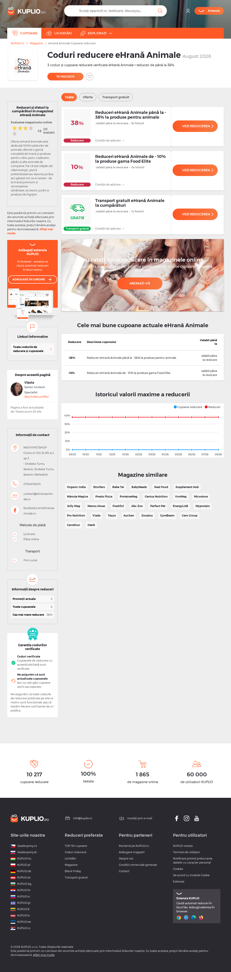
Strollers (99, 487)
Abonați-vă (139, 283)
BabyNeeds (139, 487)
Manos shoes (96, 506)
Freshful (118, 506)
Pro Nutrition (76, 515)
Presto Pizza (103, 496)
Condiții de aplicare (108, 140)
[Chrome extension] (179, 917)
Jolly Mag (73, 506)
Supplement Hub (187, 487)
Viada (96, 515)
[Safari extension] (186, 917)
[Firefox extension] (201, 917)
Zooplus (147, 515)
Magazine (36, 43)
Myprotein (203, 506)
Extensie (178, 881)
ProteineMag (128, 496)
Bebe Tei (118, 487)
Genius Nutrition (156, 496)
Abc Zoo (137, 506)
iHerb (91, 525)
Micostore (201, 496)
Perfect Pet (157, 506)
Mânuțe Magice (77, 496)
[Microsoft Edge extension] (194, 917)
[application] (142, 430)
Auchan (128, 515)
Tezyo (112, 515)
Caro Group (189, 515)
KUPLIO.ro (17, 43)
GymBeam (167, 515)
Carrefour (73, 525)
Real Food (161, 487)
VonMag (181, 496)
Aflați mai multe (44, 955)
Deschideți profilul (36, 396)
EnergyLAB (180, 506)
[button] (187, 407)
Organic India (76, 487)
